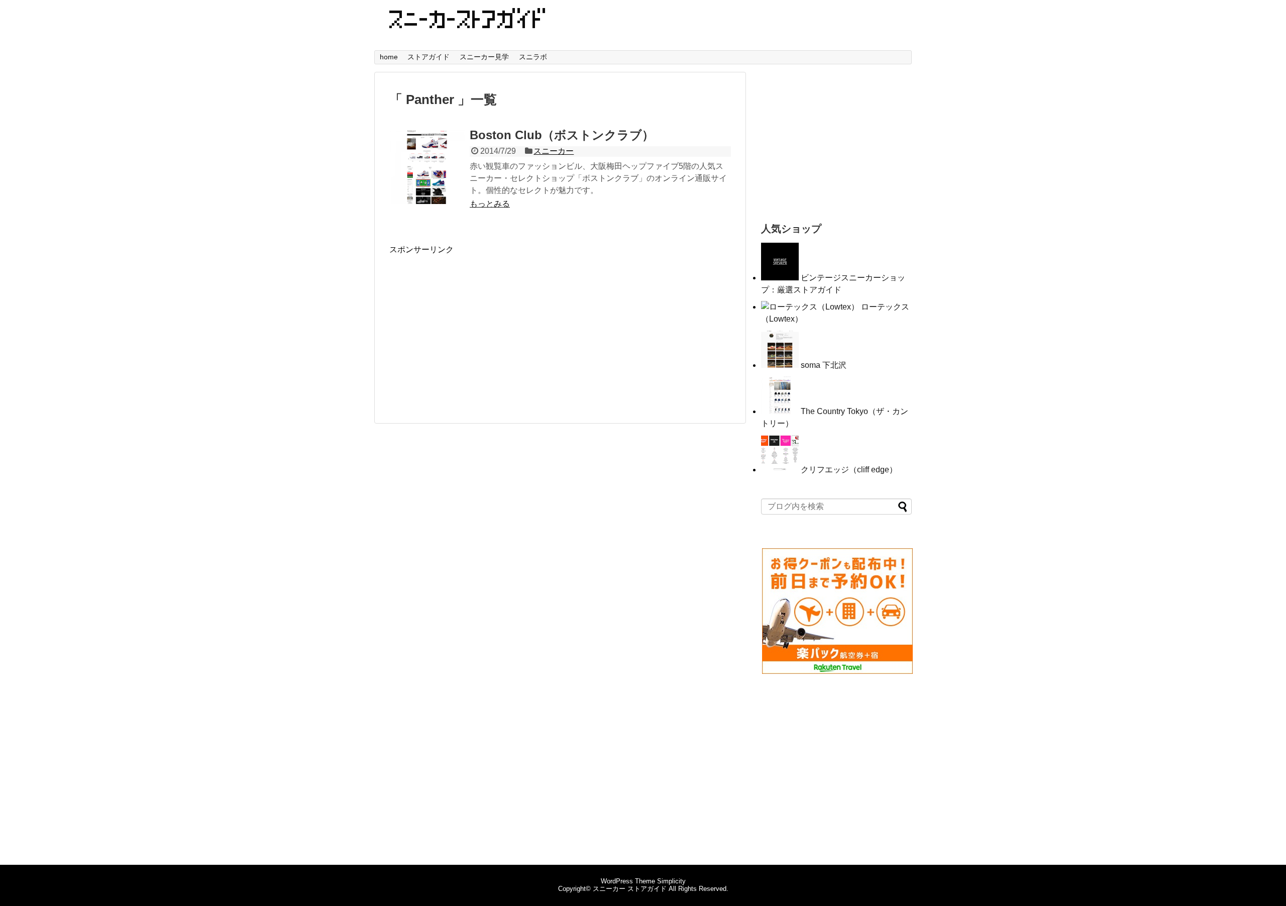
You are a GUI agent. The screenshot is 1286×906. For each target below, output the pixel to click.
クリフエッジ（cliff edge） (849, 469)
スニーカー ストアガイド (630, 888)
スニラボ (533, 57)
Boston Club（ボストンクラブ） (562, 135)
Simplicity (671, 881)
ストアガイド (428, 57)
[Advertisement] (473, 325)
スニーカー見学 (484, 57)
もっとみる (490, 203)
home (389, 57)
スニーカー (553, 151)
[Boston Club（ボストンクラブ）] (427, 166)
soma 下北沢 (823, 365)
